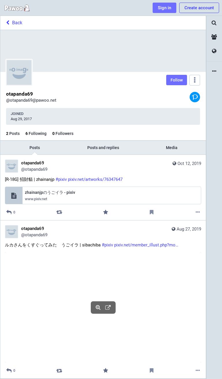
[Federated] (214, 51)
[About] (214, 71)
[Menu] (194, 80)
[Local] (214, 37)
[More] (198, 212)
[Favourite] (105, 212)
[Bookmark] (151, 212)
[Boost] (59, 212)
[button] (103, 307)
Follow (177, 80)
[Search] (214, 23)
